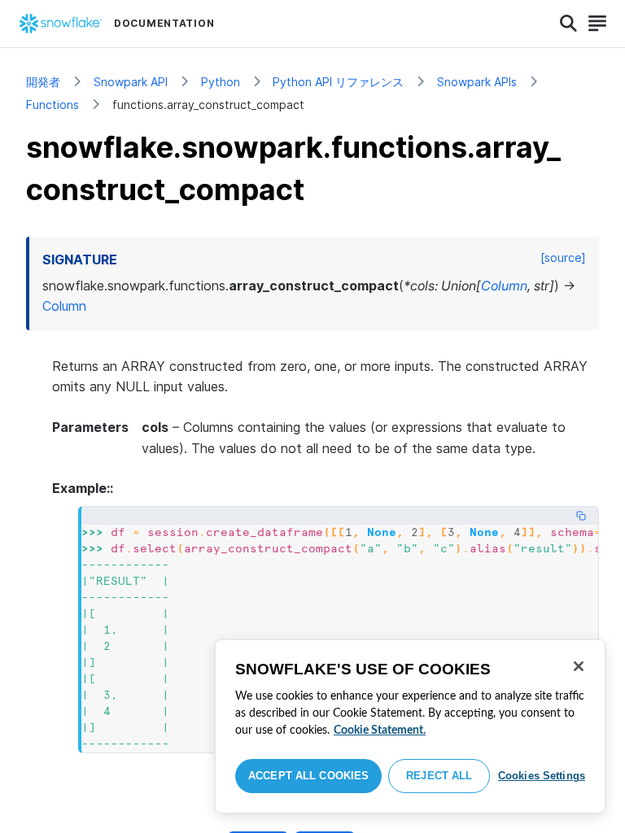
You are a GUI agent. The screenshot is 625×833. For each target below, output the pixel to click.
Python (220, 82)
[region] (410, 726)
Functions (52, 104)
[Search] (568, 23)
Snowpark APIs (477, 82)
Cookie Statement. (380, 730)
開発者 (43, 82)
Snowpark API (131, 82)
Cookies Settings (541, 776)
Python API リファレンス (338, 82)
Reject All (439, 776)
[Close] (579, 666)
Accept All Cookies (308, 776)
